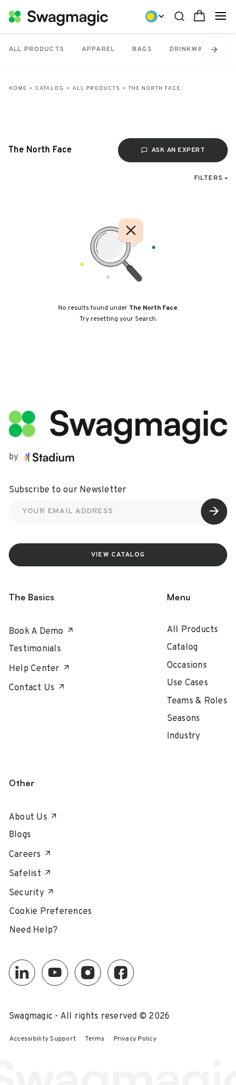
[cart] (199, 16)
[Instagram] (88, 972)
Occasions (187, 665)
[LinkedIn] (22, 972)
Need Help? (33, 930)
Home (18, 88)
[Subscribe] (214, 511)
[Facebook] (121, 972)
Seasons (183, 718)
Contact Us (32, 688)
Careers (25, 854)
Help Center (34, 668)
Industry (183, 736)
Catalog (49, 88)
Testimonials (35, 649)
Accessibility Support (42, 1039)
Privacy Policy (135, 1039)
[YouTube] (55, 972)
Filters (208, 178)
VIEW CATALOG (118, 554)
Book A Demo (36, 631)
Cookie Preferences (50, 912)
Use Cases (187, 683)
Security (26, 893)
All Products (96, 88)
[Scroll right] (214, 49)
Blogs (20, 835)
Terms (94, 1039)
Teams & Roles (197, 701)
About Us (28, 817)
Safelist (25, 873)
